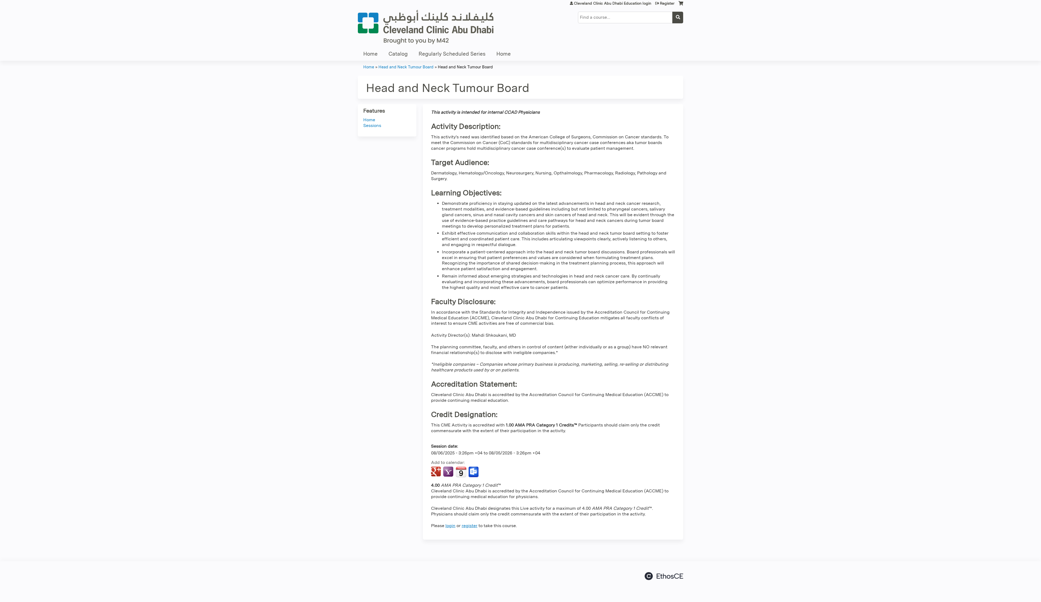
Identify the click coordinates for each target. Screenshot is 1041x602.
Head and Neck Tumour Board (405, 67)
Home (370, 54)
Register (667, 3)
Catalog (398, 54)
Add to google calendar (436, 472)
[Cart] (681, 5)
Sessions (372, 125)
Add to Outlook (474, 472)
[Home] (425, 27)
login (450, 525)
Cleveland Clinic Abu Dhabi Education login (612, 3)
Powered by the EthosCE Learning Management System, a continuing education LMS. (664, 576)
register (469, 525)
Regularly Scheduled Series (452, 54)
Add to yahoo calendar (448, 472)
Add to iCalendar (461, 471)
